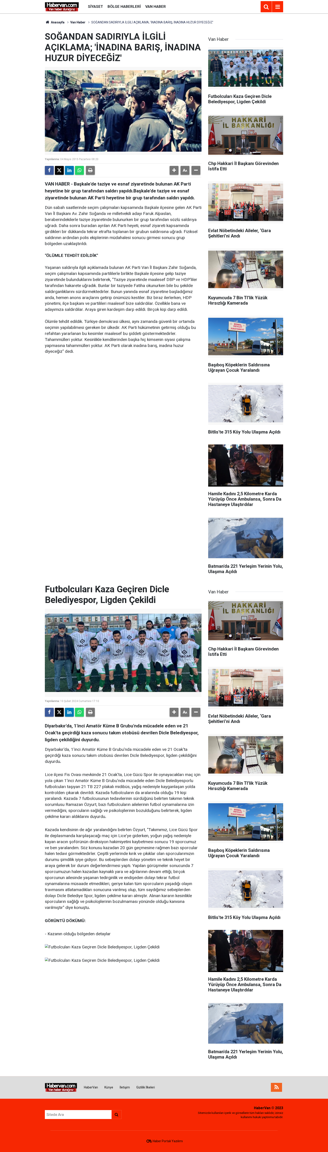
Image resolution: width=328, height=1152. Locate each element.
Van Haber (155, 6)
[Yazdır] (90, 170)
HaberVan (91, 1087)
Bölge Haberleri (124, 6)
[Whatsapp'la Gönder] (79, 170)
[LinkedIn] (69, 170)
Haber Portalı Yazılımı (168, 1141)
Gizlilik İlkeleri (145, 1087)
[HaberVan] (62, 6)
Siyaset (95, 6)
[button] (174, 170)
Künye (108, 1087)
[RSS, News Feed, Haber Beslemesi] (276, 1087)
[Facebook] (49, 170)
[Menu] (278, 7)
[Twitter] (59, 170)
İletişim (125, 1087)
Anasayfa (57, 22)
